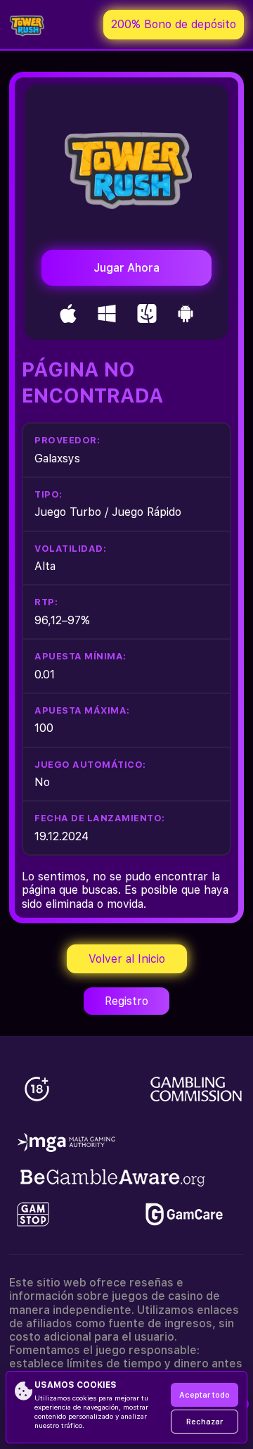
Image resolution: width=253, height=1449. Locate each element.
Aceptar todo (204, 1395)
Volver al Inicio (127, 959)
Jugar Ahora (126, 267)
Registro (126, 1001)
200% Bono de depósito (173, 24)
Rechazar (204, 1421)
